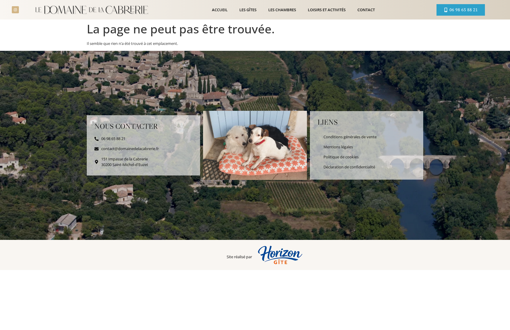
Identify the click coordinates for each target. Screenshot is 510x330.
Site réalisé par (239, 256)
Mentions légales (338, 146)
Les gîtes (247, 9)
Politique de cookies (341, 157)
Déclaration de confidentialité (349, 167)
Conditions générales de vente (350, 136)
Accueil (220, 9)
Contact (366, 9)
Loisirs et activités (327, 9)
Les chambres (282, 9)
